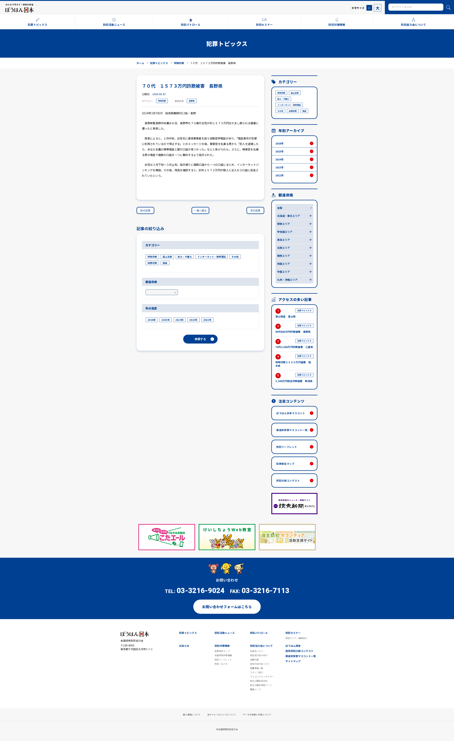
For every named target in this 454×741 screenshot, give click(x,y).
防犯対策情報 (222, 645)
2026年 (152, 320)
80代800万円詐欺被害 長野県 (293, 328)
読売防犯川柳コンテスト (299, 651)
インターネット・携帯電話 (212, 256)
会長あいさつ (256, 651)
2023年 (193, 320)
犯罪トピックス (188, 633)
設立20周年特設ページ (261, 685)
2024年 (179, 320)
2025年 (165, 320)
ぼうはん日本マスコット (290, 413)
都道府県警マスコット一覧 (292, 430)
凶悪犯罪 (152, 263)
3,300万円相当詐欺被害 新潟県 (294, 378)
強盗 (165, 263)
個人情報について (191, 714)
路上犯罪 (167, 256)
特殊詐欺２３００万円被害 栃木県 (293, 361)
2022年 (207, 320)
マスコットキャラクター (262, 677)
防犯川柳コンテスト (288, 480)
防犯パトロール (259, 633)
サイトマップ (293, 661)
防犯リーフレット (286, 447)
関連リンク (255, 689)
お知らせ (184, 645)
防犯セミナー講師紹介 (296, 638)
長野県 (192, 100)
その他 (235, 256)
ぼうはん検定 (293, 645)
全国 (279, 208)
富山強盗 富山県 (293, 313)
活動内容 (254, 659)
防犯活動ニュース (225, 633)
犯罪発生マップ (285, 463)
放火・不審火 (185, 256)
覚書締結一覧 (256, 668)
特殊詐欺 (162, 100)
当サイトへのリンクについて (221, 714)
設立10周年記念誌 (259, 681)
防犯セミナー (293, 633)
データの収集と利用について (257, 714)
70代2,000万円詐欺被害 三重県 (294, 344)
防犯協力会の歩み (258, 655)
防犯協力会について (261, 645)
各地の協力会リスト (260, 664)
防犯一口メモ (221, 664)
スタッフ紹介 (256, 672)
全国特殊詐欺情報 (223, 655)
